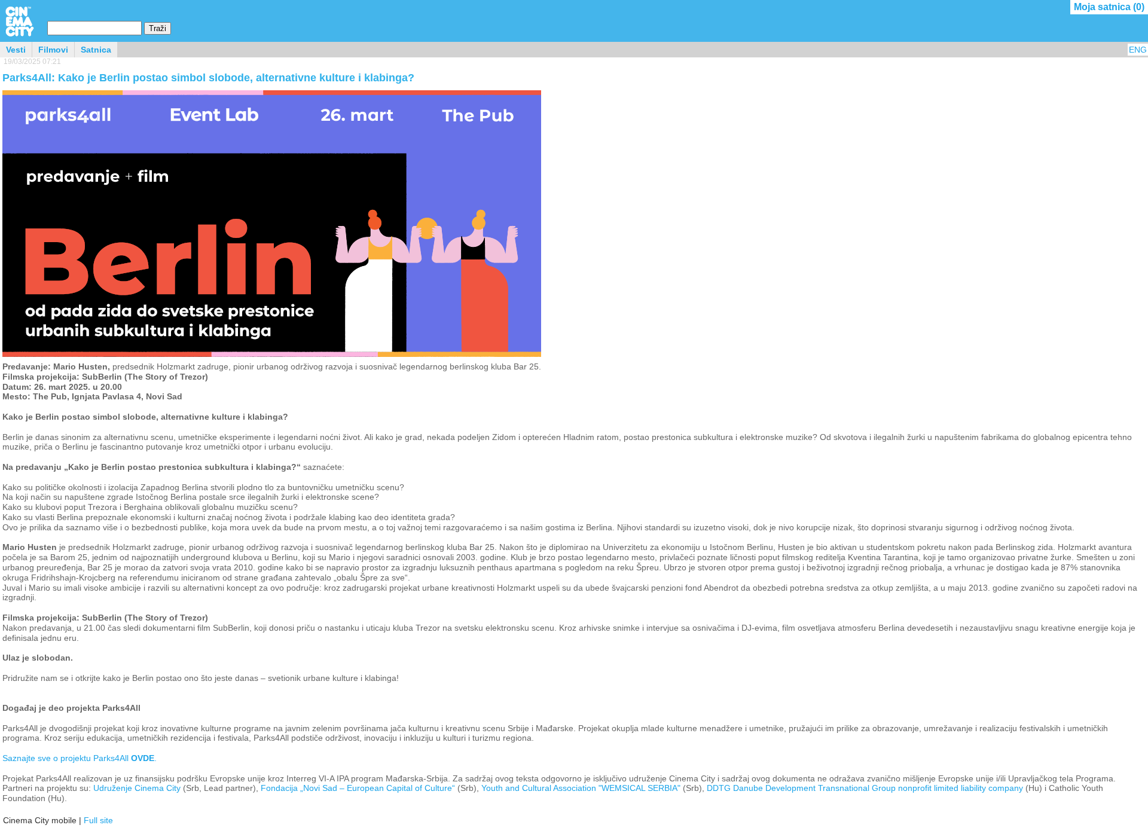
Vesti (16, 49)
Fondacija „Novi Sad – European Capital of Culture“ (358, 788)
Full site (98, 820)
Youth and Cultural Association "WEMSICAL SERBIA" (580, 788)
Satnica (96, 49)
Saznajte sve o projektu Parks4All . (79, 758)
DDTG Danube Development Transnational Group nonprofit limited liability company (865, 788)
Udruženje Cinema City (137, 788)
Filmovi (53, 49)
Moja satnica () (1109, 7)
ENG (1138, 49)
